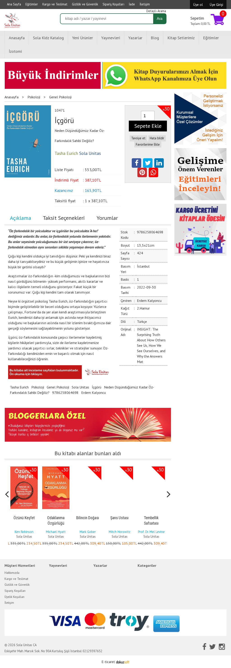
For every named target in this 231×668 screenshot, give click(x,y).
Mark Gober (88, 532)
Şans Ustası (119, 518)
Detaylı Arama (156, 11)
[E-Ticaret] (122, 661)
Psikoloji (37, 387)
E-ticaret (108, 661)
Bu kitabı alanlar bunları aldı (88, 453)
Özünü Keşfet (24, 518)
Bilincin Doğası (87, 518)
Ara (159, 19)
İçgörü (96, 387)
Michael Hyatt (56, 532)
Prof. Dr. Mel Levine (151, 532)
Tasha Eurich (19, 387)
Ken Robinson (24, 532)
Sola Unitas (80, 387)
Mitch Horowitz (119, 532)
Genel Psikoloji (58, 387)
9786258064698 (65, 392)
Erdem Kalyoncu (93, 392)
